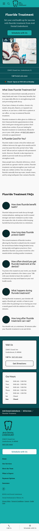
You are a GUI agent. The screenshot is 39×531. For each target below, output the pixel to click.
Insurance (6, 483)
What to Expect (7, 473)
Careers (26, 501)
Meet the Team (7, 468)
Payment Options (8, 478)
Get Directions (19, 363)
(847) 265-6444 (22, 76)
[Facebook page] (3, 489)
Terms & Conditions (17, 501)
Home (4, 459)
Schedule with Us (19, 33)
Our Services (7, 464)
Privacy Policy (6, 501)
